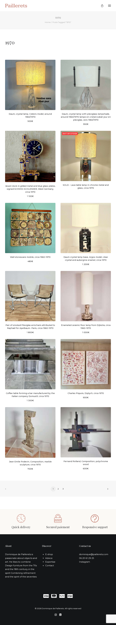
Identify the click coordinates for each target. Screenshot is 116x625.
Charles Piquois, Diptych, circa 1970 (86, 393)
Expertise (50, 561)
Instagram (84, 561)
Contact (49, 565)
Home (48, 22)
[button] (109, 5)
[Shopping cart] (100, 5)
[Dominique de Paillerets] (16, 5)
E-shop (49, 554)
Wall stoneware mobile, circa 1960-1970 (30, 257)
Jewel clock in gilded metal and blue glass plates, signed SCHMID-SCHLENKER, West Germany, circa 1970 (30, 189)
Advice (48, 558)
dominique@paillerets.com (93, 554)
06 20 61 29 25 (86, 558)
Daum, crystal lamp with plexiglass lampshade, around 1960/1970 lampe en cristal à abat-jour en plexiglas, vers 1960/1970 (86, 117)
